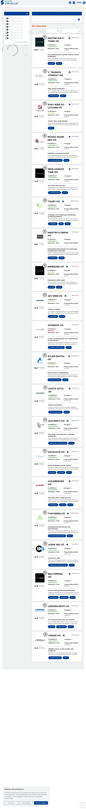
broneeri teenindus (55, 412)
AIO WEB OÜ (55, 296)
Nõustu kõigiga (41, 803)
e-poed (51, 63)
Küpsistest (11, 803)
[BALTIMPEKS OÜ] (69, 573)
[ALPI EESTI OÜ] (67, 420)
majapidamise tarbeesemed (58, 565)
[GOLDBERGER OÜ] (69, 481)
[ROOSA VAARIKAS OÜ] (69, 136)
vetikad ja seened (55, 658)
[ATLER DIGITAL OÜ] (69, 356)
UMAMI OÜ (54, 635)
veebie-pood (61, 626)
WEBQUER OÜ (56, 266)
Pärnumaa (74, 356)
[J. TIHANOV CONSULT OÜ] (69, 72)
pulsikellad (64, 597)
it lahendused (54, 96)
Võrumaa (75, 232)
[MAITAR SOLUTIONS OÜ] (69, 38)
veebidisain (53, 224)
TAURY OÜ (54, 201)
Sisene (79, 2)
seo (61, 224)
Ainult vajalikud (26, 803)
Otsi (79, 19)
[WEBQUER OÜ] (67, 266)
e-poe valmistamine (55, 160)
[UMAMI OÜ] (63, 635)
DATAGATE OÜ (56, 452)
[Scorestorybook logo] (9, 2)
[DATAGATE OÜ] (67, 452)
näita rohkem (58, 63)
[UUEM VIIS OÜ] (67, 544)
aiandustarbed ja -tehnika (57, 536)
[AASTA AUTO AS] (69, 388)
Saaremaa (74, 37)
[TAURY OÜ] (63, 201)
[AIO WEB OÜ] (65, 296)
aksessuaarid (53, 597)
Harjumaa (74, 266)
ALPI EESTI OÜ (56, 421)
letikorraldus (53, 505)
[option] (16, 18)
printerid (61, 472)
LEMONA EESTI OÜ (58, 606)
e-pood (63, 505)
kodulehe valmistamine (56, 347)
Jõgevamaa (74, 201)
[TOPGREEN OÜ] (68, 513)
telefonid (52, 472)
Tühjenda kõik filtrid (20, 42)
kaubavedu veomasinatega (58, 443)
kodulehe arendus (54, 380)
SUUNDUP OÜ (55, 325)
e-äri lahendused (54, 192)
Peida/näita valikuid (27, 13)
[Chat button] (70, 2)
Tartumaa (74, 71)
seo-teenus (52, 258)
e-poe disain (53, 316)
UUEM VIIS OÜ (56, 544)
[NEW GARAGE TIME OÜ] (69, 169)
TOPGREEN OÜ (56, 513)
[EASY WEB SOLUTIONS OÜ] (69, 104)
